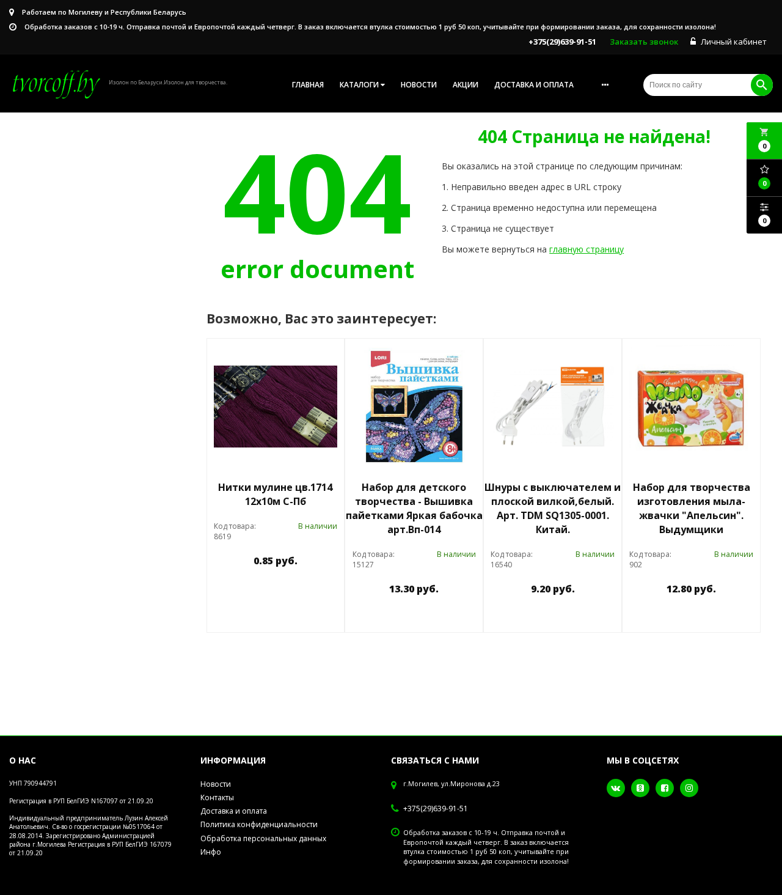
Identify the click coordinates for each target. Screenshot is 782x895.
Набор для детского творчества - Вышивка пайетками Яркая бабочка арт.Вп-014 (414, 508)
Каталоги (360, 84)
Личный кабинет (733, 41)
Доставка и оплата (534, 84)
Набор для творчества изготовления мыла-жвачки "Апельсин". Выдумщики (691, 508)
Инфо (210, 852)
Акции (465, 84)
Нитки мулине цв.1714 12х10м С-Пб (275, 494)
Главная (308, 84)
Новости (419, 84)
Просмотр (306, 589)
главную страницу (586, 249)
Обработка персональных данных (263, 838)
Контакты (217, 797)
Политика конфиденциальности (259, 824)
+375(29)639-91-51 (435, 809)
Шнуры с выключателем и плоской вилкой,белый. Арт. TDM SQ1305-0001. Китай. (552, 508)
